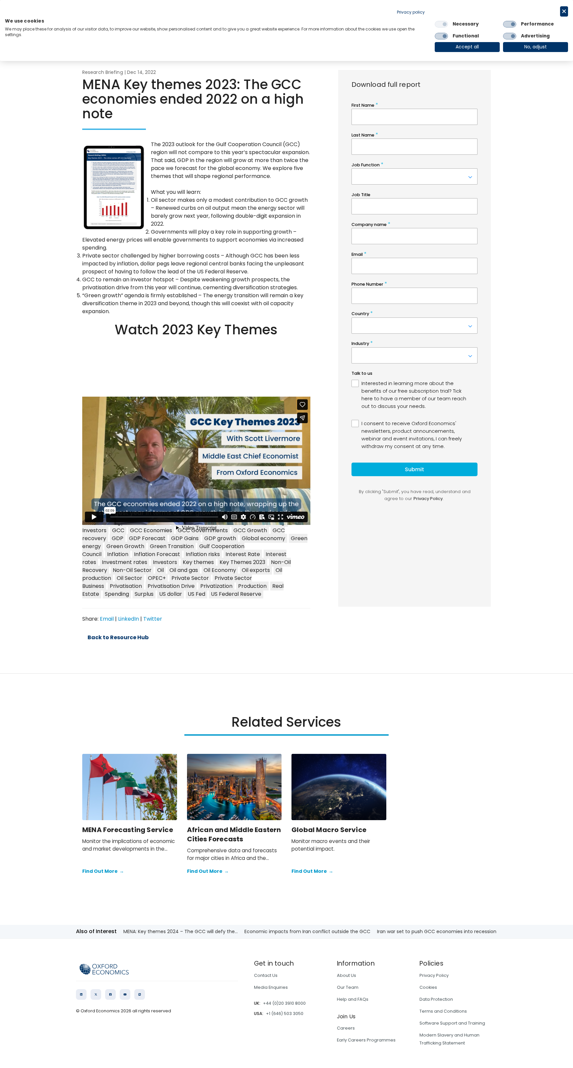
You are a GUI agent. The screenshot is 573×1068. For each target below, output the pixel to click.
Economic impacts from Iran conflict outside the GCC (307, 931)
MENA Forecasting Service (127, 829)
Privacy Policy (434, 975)
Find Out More (103, 871)
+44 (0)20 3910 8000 (284, 1003)
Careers (346, 1028)
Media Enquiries (271, 987)
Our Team (347, 987)
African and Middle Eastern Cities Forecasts (234, 834)
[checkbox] (441, 24)
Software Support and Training (452, 1023)
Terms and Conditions (443, 1011)
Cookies (428, 987)
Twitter (152, 619)
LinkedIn (128, 619)
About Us (346, 975)
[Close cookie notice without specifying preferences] (564, 11)
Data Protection (436, 999)
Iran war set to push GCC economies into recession (436, 931)
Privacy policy (411, 12)
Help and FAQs (352, 999)
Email (107, 619)
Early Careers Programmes (366, 1040)
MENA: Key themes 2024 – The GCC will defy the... (180, 931)
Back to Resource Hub (118, 637)
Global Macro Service (328, 829)
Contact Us (266, 975)
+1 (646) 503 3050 (284, 1013)
